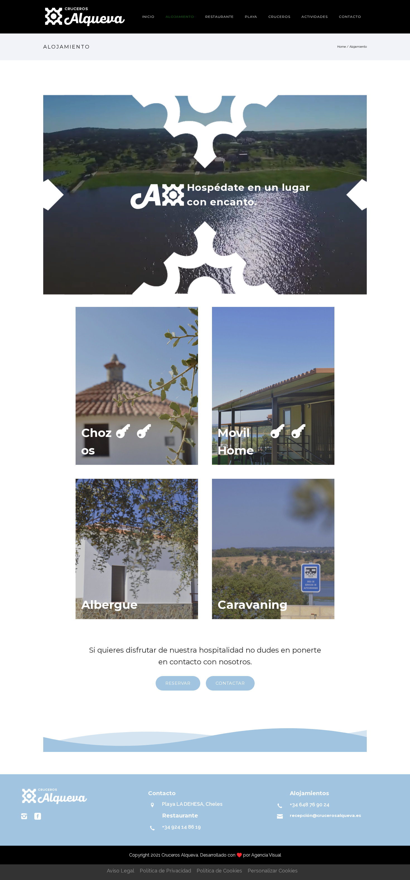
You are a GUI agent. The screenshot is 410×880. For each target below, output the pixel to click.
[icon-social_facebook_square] (37, 816)
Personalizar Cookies (273, 871)
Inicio (148, 17)
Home (341, 47)
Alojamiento (180, 17)
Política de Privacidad (165, 871)
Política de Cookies (219, 871)
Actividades (315, 17)
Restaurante (219, 17)
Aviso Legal (120, 871)
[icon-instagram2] (25, 816)
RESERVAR (177, 683)
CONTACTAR (230, 683)
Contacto (350, 17)
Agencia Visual (266, 855)
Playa (251, 17)
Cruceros (279, 17)
